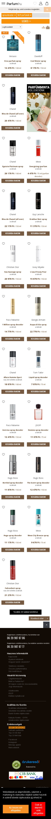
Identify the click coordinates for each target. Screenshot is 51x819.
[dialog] (25, 803)
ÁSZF (10, 693)
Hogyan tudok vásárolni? (19, 662)
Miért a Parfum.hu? (16, 681)
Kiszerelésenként (43, 27)
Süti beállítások (15, 671)
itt (32, 797)
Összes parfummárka (17, 669)
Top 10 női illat (14, 733)
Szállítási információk (17, 708)
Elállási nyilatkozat (16, 696)
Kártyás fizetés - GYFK (17, 718)
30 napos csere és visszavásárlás (23, 684)
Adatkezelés (13, 691)
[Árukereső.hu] (30, 762)
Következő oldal (37, 618)
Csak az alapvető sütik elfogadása (38, 809)
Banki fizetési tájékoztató (18, 713)
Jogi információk (15, 686)
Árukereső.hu (30, 767)
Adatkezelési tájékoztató (18, 720)
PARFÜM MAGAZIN (16, 727)
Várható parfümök (16, 730)
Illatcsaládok (13, 747)
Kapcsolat (12, 657)
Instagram (12, 742)
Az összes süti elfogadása (15, 809)
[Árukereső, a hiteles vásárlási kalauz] (16, 768)
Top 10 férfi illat (14, 735)
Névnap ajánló (14, 745)
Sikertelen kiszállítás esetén (20, 711)
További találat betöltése (25, 612)
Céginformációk (15, 679)
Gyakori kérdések (15, 659)
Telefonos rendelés (16, 666)
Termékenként (48, 27)
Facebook (12, 740)
